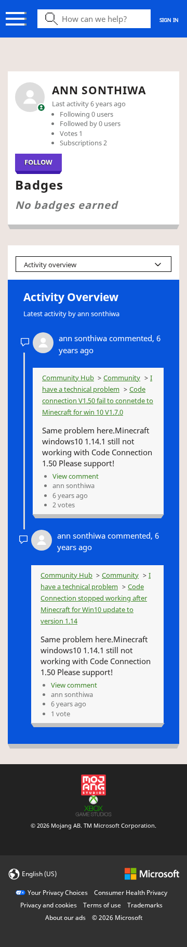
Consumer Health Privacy (130, 892)
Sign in (169, 19)
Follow (38, 162)
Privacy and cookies (48, 905)
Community (121, 377)
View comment (75, 476)
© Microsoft (117, 917)
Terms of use (102, 905)
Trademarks (145, 905)
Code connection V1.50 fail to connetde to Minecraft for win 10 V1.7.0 (97, 400)
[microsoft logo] (152, 873)
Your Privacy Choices (58, 892)
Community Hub (68, 377)
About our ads (65, 917)
